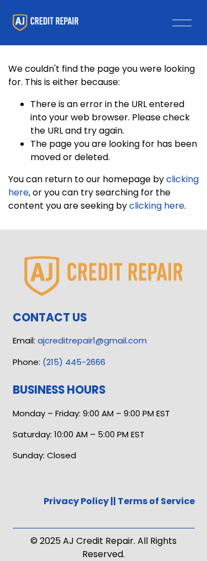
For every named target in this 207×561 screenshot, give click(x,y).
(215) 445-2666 (74, 362)
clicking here (156, 205)
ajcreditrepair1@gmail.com (92, 340)
